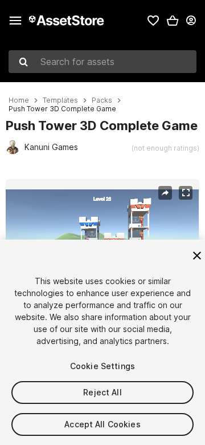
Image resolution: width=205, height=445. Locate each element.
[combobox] (102, 61)
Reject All (102, 392)
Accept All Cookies (102, 424)
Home (19, 100)
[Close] (197, 255)
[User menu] (190, 20)
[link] (153, 20)
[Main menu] (15, 20)
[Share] (165, 193)
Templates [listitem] (60, 100)
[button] (172, 20)
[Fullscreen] (185, 193)
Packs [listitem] (102, 100)
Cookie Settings (102, 366)
